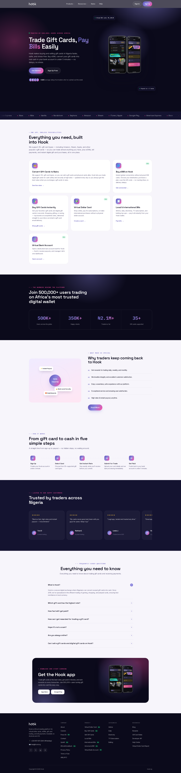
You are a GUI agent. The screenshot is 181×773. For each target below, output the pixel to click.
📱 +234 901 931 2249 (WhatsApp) (40, 741)
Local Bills (88, 738)
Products (70, 4)
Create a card (80, 221)
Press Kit (65, 735)
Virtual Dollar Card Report (140, 746)
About (63, 727)
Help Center (136, 742)
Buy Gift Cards (91, 731)
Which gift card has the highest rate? (90, 603)
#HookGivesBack (68, 746)
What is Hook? (90, 585)
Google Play (58, 692)
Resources (82, 4)
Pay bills (120, 221)
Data (110, 731)
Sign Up (147, 4)
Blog (133, 727)
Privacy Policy (65, 750)
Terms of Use (65, 754)
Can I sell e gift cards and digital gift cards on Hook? (90, 643)
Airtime (111, 727)
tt (45, 750)
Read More (95, 407)
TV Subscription (114, 738)
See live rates (38, 185)
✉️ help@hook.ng (35, 744)
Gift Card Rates (137, 735)
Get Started (36, 71)
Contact (63, 738)
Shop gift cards (38, 226)
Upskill (64, 742)
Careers (63, 731)
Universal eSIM (91, 746)
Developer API (137, 738)
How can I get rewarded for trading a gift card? (90, 619)
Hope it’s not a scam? (90, 627)
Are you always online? (90, 635)
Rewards (135, 731)
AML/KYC (64, 757)
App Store (44, 692)
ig (40, 750)
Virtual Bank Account (93, 750)
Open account (38, 259)
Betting (111, 742)
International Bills (92, 742)
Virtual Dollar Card (92, 727)
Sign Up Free (53, 71)
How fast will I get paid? (90, 611)
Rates (93, 4)
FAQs (101, 4)
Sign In (137, 4)
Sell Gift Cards (89, 735)
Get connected (122, 188)
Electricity (112, 735)
